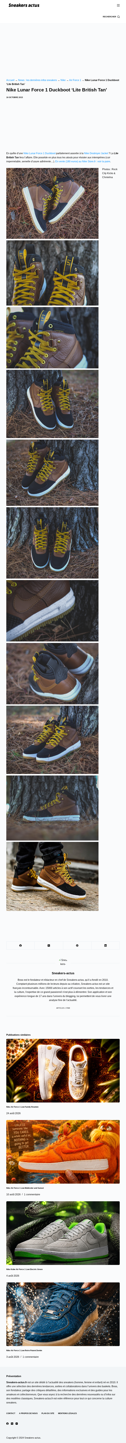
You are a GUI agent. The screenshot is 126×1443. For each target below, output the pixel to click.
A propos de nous (28, 1413)
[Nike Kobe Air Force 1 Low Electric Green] (63, 1233)
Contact (10, 1413)
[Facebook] (20, 945)
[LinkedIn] (105, 945)
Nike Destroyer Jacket (96, 153)
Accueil (10, 80)
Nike (63, 80)
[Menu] (118, 5)
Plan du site (47, 1413)
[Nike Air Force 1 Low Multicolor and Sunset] (63, 1152)
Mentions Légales (67, 1413)
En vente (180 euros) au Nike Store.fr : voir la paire (82, 161)
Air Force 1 (75, 80)
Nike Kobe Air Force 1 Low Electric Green (24, 1269)
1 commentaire (32, 1194)
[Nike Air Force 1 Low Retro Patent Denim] (63, 1314)
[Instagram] (17, 1423)
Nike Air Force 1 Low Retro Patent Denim (24, 1350)
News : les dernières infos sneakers (37, 80)
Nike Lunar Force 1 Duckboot (39, 153)
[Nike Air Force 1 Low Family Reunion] (63, 1070)
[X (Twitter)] (49, 945)
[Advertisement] (63, 46)
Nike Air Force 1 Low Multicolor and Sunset (25, 1188)
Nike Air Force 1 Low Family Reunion (22, 1107)
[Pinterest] (77, 945)
